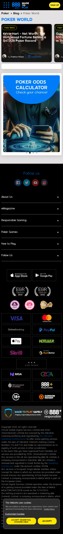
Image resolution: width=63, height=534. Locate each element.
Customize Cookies (15, 514)
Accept (47, 521)
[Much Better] (47, 352)
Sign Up (54, 5)
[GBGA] (46, 374)
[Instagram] (44, 182)
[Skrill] (16, 352)
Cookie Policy (49, 509)
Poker (5, 13)
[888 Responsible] (47, 385)
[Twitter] (26, 182)
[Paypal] (47, 330)
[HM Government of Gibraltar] (16, 385)
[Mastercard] (46, 318)
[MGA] (16, 374)
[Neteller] (47, 341)
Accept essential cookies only (21, 521)
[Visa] (16, 318)
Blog (16, 13)
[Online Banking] (16, 330)
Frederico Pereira (17, 57)
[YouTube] (35, 182)
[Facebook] (18, 182)
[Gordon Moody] (47, 397)
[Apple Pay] (16, 341)
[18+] (16, 396)
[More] (31, 364)
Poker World (10, 28)
